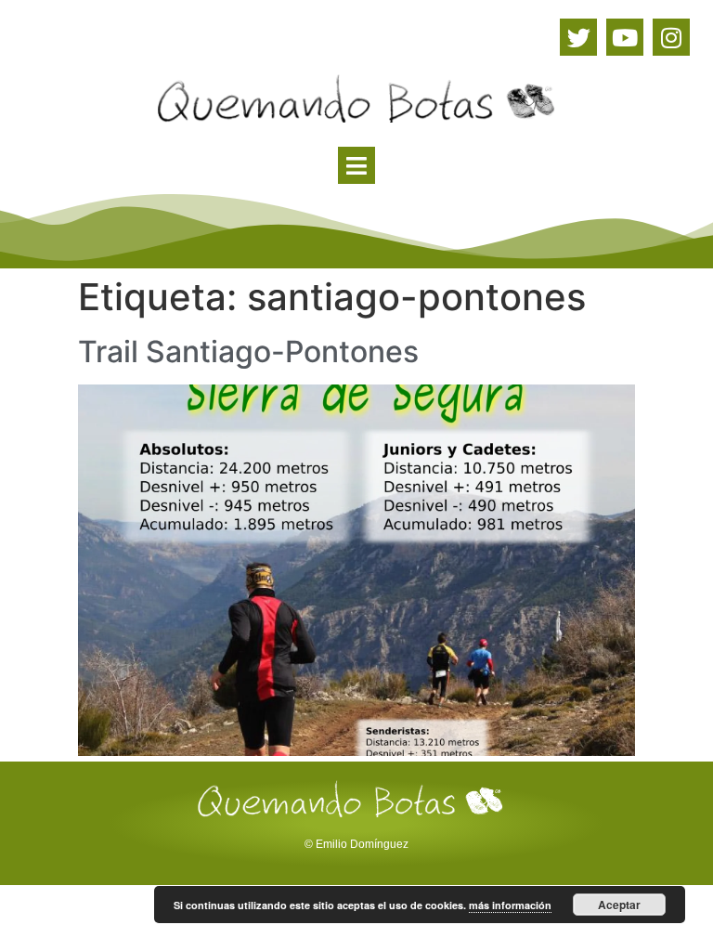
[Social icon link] (578, 37)
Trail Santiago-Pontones (248, 351)
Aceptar (619, 904)
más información (510, 905)
